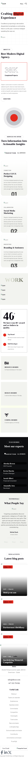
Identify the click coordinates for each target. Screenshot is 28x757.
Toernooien (14, 719)
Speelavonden (14, 705)
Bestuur (14, 694)
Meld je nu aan (9, 592)
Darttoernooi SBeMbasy (13, 627)
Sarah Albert (8, 478)
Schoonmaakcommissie (14, 730)
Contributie (14, 734)
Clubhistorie (14, 701)
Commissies (14, 708)
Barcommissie (14, 723)
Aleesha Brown (9, 464)
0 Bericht (10, 589)
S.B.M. (4, 589)
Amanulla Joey (9, 486)
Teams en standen (14, 697)
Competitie (14, 712)
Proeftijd (14, 741)
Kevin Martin (8, 471)
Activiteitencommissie (14, 738)
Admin (5, 624)
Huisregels (14, 716)
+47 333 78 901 (14, 683)
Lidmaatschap (14, 727)
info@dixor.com (14, 680)
